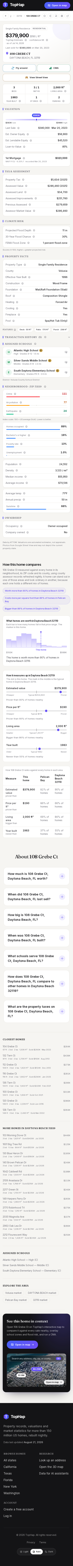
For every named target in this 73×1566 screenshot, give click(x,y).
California (10, 1467)
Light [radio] (25, 1551)
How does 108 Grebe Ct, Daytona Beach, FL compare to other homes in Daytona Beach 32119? (31, 984)
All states (10, 1460)
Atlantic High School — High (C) (20, 1259)
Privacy (31, 1542)
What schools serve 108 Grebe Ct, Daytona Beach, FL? (31, 958)
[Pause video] (12, 1382)
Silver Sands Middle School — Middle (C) (26, 1265)
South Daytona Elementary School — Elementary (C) (32, 1270)
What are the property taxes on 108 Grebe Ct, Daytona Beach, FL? (31, 1011)
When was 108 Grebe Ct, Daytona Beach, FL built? (26, 938)
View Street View (39, 77)
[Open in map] (36, 1370)
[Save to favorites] (44, 16)
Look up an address (52, 1460)
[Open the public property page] (62, 16)
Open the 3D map (51, 1467)
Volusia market (13, 1292)
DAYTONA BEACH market (42, 1292)
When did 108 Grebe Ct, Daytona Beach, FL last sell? (29, 897)
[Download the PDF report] (56, 16)
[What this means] (26, 40)
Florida (8, 1480)
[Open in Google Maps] (67, 16)
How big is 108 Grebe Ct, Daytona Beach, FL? (26, 917)
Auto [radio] (38, 1551)
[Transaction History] (36, 337)
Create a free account (19, 1509)
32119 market (40, 1299)
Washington (12, 1493)
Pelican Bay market (16, 1299)
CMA (56, 68)
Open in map (59, 5)
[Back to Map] (6, 16)
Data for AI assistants (54, 1473)
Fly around (22, 68)
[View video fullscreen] (19, 1382)
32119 (19, 16)
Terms (42, 1542)
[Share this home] (50, 16)
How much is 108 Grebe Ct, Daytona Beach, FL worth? (28, 876)
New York (10, 1486)
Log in (8, 1516)
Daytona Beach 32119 (60, 778)
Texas (8, 1473)
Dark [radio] (50, 1551)
